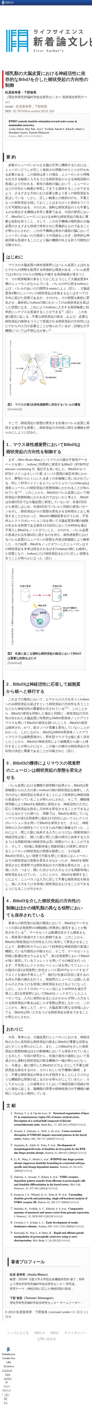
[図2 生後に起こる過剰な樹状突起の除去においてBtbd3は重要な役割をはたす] (45, 606)
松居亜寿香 (23, 106)
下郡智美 (41, 106)
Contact (7, 1370)
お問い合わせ (46, 1339)
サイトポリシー (75, 1333)
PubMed (80, 1124)
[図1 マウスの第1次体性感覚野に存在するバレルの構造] (45, 367)
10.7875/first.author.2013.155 (33, 111)
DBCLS (39, 1333)
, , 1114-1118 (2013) (26, 136)
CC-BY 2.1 (6, 1398)
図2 (48, 558)
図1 (71, 288)
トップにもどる (18, 1333)
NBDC (54, 1333)
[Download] (15, 409)
